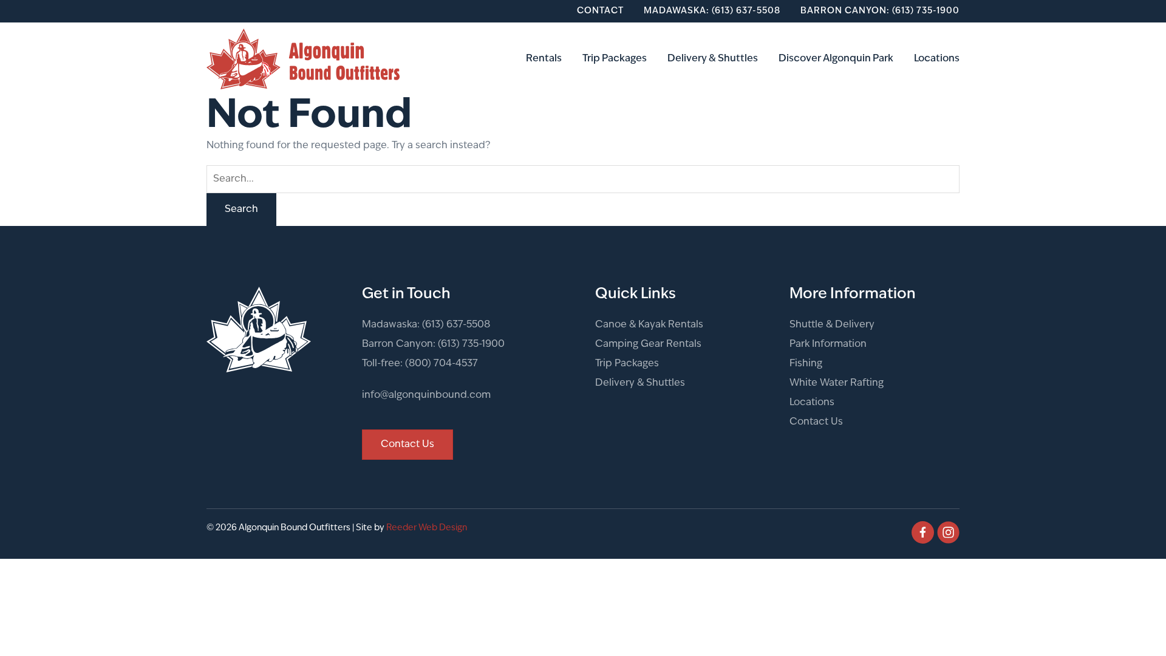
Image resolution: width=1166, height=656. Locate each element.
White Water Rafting (836, 383)
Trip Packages (614, 59)
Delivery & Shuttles (712, 59)
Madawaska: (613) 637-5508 (712, 11)
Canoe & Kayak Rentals (649, 325)
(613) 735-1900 (471, 344)
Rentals (544, 59)
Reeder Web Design (426, 528)
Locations (937, 59)
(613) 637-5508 (456, 325)
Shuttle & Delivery (831, 325)
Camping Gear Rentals (648, 344)
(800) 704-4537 (441, 364)
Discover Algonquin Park (836, 59)
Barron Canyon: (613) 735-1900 (880, 11)
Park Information (828, 344)
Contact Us (816, 422)
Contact (600, 11)
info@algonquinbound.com (426, 395)
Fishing (805, 364)
